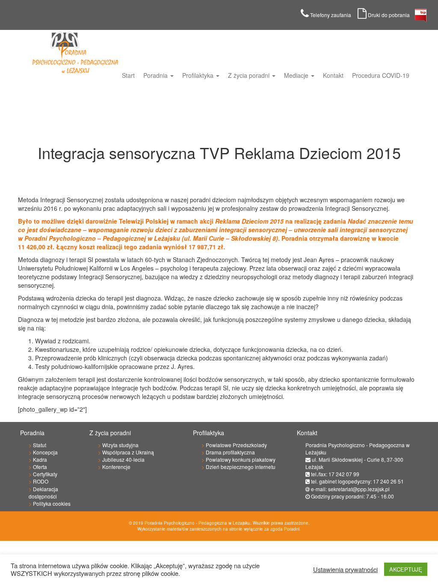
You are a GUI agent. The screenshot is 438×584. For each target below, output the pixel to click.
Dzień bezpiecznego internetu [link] (240, 466)
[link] (420, 18)
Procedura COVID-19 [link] (380, 75)
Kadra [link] (40, 459)
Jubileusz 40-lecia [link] (123, 459)
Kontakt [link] (333, 75)
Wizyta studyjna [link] (120, 444)
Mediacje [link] (297, 75)
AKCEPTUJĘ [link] (405, 569)
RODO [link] (40, 481)
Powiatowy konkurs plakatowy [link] (240, 459)
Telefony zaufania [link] (333, 14)
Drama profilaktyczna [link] (230, 452)
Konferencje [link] (116, 466)
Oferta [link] (40, 466)
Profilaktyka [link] (198, 75)
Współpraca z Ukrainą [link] (128, 452)
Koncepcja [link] (45, 452)
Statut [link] (39, 444)
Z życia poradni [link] (249, 75)
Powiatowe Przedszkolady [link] (236, 444)
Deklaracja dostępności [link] (43, 492)
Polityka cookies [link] (52, 503)
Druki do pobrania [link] (391, 14)
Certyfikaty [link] (45, 474)
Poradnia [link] (156, 75)
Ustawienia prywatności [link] (345, 569)
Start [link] (128, 75)
